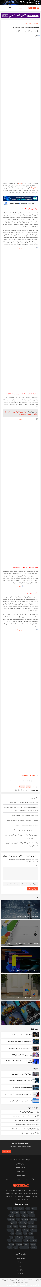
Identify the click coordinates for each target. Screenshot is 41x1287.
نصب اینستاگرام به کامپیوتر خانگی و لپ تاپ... (23, 1116)
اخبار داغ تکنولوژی (20, 1167)
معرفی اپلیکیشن (20, 1175)
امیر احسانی (34, 31)
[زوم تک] (33, 8)
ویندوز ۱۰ (21, 787)
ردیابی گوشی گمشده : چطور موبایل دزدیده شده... (22, 1129)
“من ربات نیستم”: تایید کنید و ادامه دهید (24, 1125)
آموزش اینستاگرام (19, 1209)
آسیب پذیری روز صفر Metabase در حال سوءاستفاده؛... (18, 1094)
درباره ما (20, 1262)
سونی (31, 1233)
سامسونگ (11, 1230)
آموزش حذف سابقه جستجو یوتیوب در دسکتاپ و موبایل (20, 1179)
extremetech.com (28, 776)
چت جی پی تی (24, 1248)
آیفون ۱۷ (23, 1212)
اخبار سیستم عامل (33, 24)
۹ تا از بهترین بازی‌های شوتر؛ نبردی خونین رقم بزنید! (25, 1023)
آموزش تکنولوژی (20, 1164)
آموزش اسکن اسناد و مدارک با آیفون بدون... (21, 1074)
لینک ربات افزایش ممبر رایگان (27, 1133)
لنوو (13, 1233)
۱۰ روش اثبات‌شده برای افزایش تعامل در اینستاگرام (20, 1041)
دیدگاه (36, 865)
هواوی (26, 1241)
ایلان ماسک (23, 1223)
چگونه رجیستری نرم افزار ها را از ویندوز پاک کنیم (25, 815)
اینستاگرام (14, 1223)
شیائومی (19, 1233)
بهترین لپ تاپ (32, 1226)
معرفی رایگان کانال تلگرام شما (27, 1112)
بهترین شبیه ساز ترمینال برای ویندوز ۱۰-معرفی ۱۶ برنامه (25, 970)
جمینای (18, 1230)
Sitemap (20, 1274)
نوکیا (12, 1237)
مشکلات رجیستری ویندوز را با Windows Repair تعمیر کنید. (22, 830)
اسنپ (18, 1216)
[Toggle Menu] (20, 8)
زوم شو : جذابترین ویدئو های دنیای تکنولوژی (27, 916)
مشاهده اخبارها (6, 1152)
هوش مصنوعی (17, 1241)
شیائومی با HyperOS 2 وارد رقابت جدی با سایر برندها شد (22, 820)
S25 (28, 1209)
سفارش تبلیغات (20, 1258)
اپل (18, 1219)
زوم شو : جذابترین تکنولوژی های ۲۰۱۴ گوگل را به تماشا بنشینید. (23, 997)
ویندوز (25, 24)
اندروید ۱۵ (33, 1219)
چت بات (34, 1248)
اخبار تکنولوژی (20, 1171)
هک (9, 1241)
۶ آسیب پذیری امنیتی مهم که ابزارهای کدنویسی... (20, 1101)
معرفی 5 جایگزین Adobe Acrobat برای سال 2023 (24, 802)
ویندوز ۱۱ (11, 1244)
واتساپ (33, 1244)
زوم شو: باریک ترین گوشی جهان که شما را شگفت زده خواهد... (23, 943)
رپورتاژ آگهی (20, 1270)
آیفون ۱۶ (31, 1212)
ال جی (11, 1216)
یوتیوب (10, 1248)
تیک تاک (25, 1230)
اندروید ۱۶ (25, 1219)
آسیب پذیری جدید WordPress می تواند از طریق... (19, 1081)
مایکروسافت (33, 188)
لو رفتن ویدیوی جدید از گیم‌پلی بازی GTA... (21, 1055)
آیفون (9, 1209)
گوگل (16, 1248)
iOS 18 (34, 1209)
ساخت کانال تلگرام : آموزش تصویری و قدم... (23, 1120)
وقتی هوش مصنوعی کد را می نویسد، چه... (22, 1087)
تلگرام (15, 1226)
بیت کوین (23, 1226)
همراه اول (33, 1241)
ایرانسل (31, 1223)
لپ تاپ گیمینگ (29, 1237)
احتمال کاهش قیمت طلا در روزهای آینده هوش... (20, 1035)
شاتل (25, 1233)
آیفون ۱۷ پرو (15, 1212)
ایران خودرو (11, 1219)
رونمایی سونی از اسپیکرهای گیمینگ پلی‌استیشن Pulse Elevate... (19, 1062)
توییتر (9, 1226)
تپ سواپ (33, 1230)
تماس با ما (20, 1266)
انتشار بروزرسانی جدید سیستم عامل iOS (27, 825)
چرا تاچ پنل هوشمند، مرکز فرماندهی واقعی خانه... (20, 1048)
